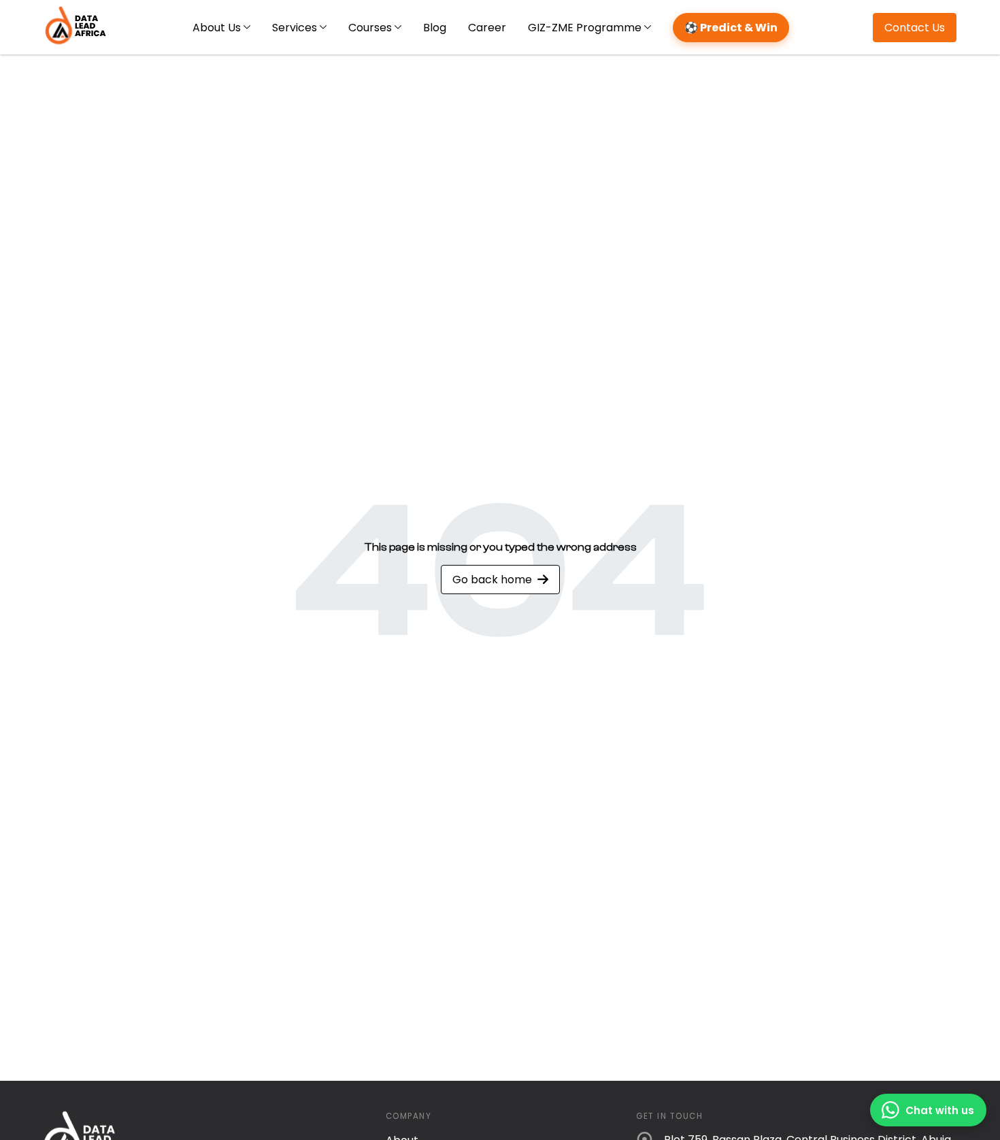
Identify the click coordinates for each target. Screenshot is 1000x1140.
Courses (370, 27)
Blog (434, 27)
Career (487, 27)
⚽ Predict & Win (731, 27)
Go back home (492, 579)
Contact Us (914, 27)
